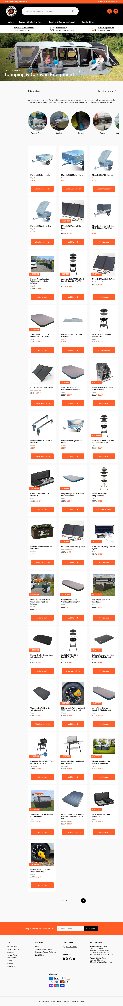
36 (79, 901)
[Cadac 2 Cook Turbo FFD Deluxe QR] (104, 805)
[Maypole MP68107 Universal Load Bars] (42, 431)
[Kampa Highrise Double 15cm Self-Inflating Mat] (42, 646)
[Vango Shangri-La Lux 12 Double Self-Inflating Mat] (73, 378)
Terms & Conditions (42, 1001)
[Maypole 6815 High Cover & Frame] (73, 431)
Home (7, 70)
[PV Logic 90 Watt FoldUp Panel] (104, 269)
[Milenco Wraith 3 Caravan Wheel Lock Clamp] (42, 860)
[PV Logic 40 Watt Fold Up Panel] (73, 537)
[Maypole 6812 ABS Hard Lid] (42, 216)
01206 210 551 (111, 2)
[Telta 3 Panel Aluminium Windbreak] (104, 591)
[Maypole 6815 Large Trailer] (42, 165)
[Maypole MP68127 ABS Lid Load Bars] (73, 325)
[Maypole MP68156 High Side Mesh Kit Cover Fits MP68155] (104, 217)
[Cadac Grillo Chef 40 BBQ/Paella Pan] (104, 485)
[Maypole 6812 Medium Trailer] (73, 165)
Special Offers (88, 22)
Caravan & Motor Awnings (30, 22)
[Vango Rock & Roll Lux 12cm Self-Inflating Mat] (42, 699)
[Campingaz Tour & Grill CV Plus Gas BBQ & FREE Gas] (42, 752)
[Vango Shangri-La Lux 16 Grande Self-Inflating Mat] (73, 591)
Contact (10, 963)
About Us (10, 952)
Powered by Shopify (78, 1001)
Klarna (9, 961)
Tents (9, 22)
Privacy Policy (12, 955)
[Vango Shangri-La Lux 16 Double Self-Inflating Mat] (42, 325)
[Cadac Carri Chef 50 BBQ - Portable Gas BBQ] (104, 325)
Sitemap (66, 1001)
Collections (16, 70)
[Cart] (115, 11)
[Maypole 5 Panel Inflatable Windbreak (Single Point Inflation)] (42, 271)
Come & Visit (11, 966)
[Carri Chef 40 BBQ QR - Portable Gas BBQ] (73, 646)
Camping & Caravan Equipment (62, 22)
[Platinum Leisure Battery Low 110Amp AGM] (42, 538)
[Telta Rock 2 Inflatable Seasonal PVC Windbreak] (42, 805)
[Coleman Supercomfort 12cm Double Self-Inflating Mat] (104, 646)
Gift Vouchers (12, 946)
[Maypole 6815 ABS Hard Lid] (104, 165)
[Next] (83, 900)
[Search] (73, 11)
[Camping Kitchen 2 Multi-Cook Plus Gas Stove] (73, 752)
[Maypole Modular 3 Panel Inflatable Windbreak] (104, 752)
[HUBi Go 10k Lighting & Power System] (104, 538)
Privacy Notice (56, 1001)
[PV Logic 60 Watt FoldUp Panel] (42, 377)
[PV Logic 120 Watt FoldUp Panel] (73, 217)
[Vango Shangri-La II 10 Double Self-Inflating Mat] (73, 485)
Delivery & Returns (14, 949)
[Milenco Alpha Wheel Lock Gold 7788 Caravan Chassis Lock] (73, 699)
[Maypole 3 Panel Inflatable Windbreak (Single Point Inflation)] (42, 592)
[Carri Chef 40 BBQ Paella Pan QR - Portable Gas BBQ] (104, 431)
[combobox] (50, 11)
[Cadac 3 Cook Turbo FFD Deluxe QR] (42, 485)
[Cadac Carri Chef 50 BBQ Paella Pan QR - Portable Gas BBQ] (73, 270)
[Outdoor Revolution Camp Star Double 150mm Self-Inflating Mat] (73, 806)
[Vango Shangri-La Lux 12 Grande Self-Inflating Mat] (104, 699)
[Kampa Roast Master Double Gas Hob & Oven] (104, 378)
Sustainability (11, 958)
